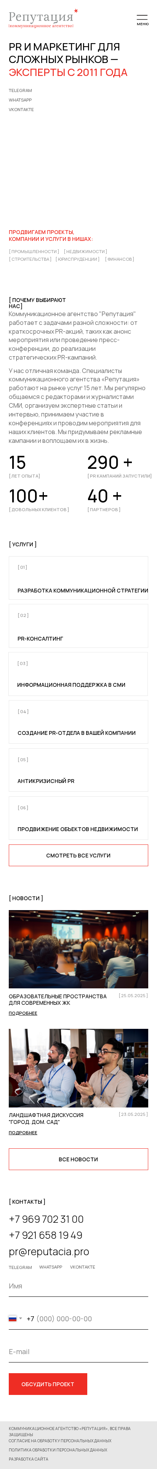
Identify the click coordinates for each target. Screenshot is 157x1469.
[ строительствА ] (30, 259)
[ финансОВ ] (120, 259)
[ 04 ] (23, 711)
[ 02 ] (23, 615)
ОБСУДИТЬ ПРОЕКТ (47, 1384)
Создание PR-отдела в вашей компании (77, 732)
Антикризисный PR (46, 781)
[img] (78, 949)
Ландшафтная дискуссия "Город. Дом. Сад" (46, 1118)
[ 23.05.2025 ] (133, 1114)
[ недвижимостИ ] (85, 251)
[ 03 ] (22, 663)
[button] (58, 1449)
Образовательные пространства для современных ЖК (58, 999)
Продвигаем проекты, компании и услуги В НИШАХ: (51, 235)
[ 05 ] (23, 759)
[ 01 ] (22, 567)
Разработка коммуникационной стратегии (83, 590)
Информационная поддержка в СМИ (71, 684)
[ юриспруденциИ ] (77, 259)
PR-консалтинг (40, 638)
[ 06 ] (23, 807)
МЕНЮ (143, 23)
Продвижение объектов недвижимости (78, 829)
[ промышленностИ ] (34, 251)
